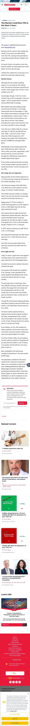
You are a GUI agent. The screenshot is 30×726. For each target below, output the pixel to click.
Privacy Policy (15, 652)
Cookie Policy (13, 711)
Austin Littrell (7, 451)
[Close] (28, 693)
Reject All (15, 718)
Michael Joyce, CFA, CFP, (10, 582)
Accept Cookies (15, 723)
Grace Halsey (7, 519)
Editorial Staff (15, 642)
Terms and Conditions (15, 648)
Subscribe (21, 403)
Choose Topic (13, 9)
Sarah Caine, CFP (21, 582)
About (15, 637)
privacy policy (7, 407)
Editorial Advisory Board (15, 644)
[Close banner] (28, 2)
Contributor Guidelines (15, 650)
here (7, 356)
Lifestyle (4, 416)
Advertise (15, 639)
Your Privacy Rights (15, 655)
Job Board (15, 646)
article (6, 45)
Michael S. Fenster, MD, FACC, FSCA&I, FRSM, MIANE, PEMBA (14, 485)
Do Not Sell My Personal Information (15, 653)
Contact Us (15, 640)
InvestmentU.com (10, 47)
